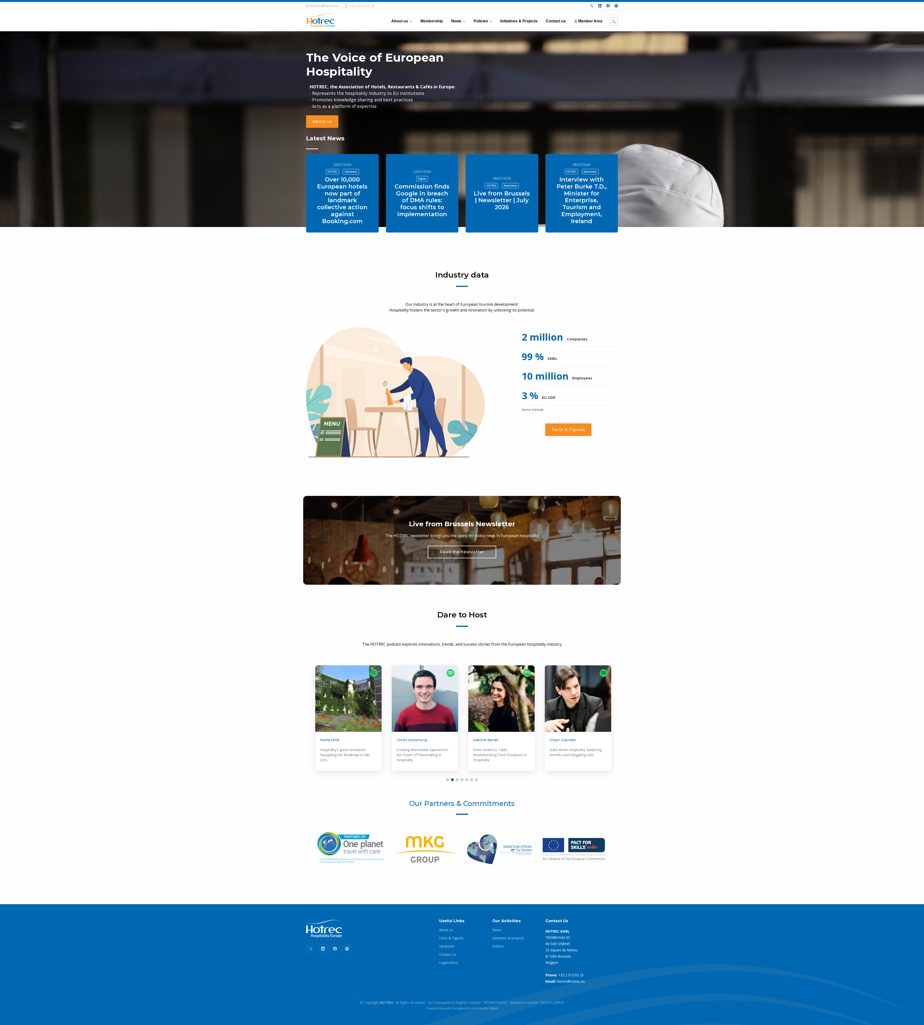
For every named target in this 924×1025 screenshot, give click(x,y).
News (496, 930)
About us (322, 121)
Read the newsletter (462, 552)
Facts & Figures (568, 429)
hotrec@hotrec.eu (571, 981)
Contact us (447, 954)
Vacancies (447, 946)
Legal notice (448, 962)
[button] (447, 779)
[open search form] (614, 22)
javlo (447, 1008)
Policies (498, 946)
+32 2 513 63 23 (571, 975)
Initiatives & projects (508, 938)
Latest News (325, 138)
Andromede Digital (484, 1008)
